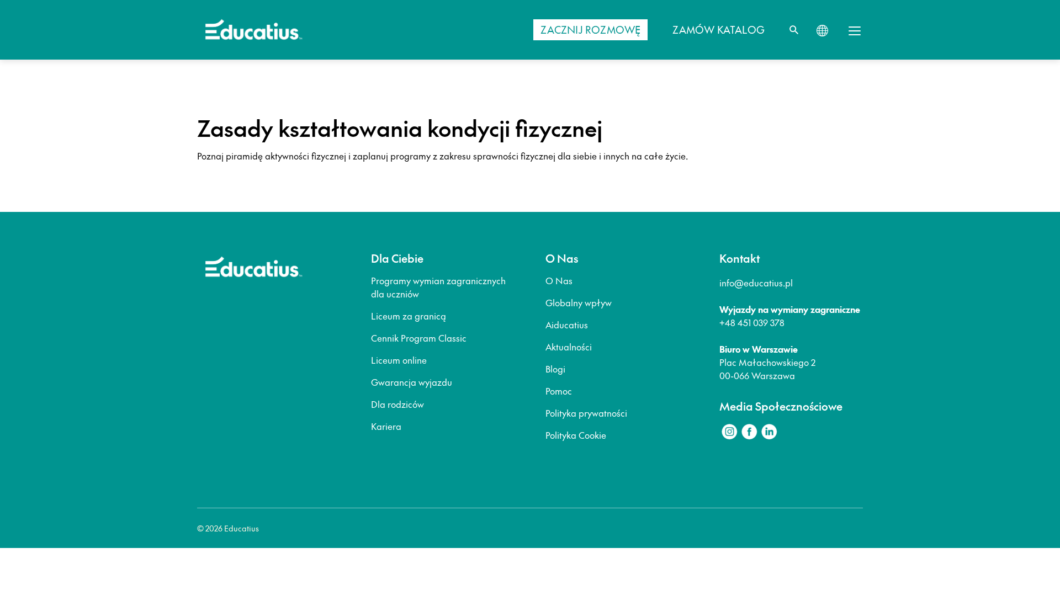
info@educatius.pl (756, 282)
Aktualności (568, 346)
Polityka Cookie (575, 435)
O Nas (559, 280)
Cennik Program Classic (419, 338)
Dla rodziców (397, 404)
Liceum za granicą (408, 316)
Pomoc (558, 391)
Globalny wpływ (578, 302)
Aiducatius (566, 324)
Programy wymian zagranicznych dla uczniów (438, 287)
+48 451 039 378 (752, 322)
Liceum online (399, 360)
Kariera (386, 426)
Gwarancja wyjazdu (411, 382)
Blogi (555, 369)
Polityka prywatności (586, 413)
